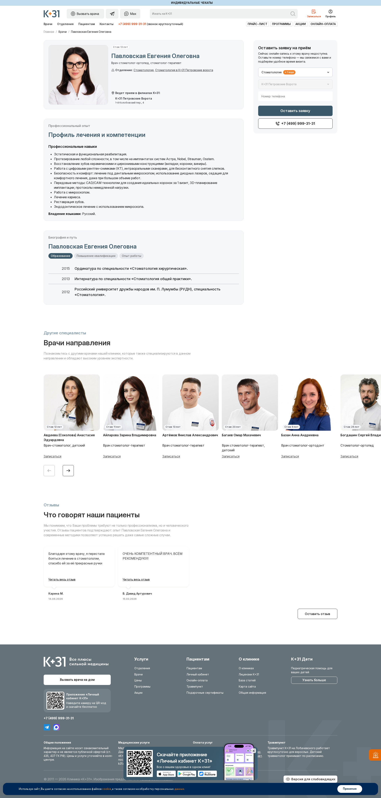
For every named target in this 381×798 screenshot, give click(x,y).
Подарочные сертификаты (205, 692)
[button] (68, 470)
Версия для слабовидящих (313, 779)
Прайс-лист (257, 24)
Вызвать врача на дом (77, 680)
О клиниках (246, 668)
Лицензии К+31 (249, 674)
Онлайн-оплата (323, 24)
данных (179, 789)
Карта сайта (247, 686)
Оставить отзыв (317, 614)
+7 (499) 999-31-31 (132, 24)
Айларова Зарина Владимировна (129, 435)
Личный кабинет (198, 674)
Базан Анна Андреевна (299, 435)
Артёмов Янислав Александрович (190, 435)
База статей (247, 680)
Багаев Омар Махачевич (241, 435)
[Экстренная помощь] (375, 755)
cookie (106, 789)
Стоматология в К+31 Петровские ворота (184, 70)
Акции (300, 24)
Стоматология (144, 70)
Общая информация (252, 692)
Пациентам (86, 24)
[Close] (253, 750)
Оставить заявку (295, 111)
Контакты (107, 24)
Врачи (48, 24)
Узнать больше (314, 680)
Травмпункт (195, 686)
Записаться (52, 456)
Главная (49, 31)
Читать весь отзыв (61, 579)
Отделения (65, 24)
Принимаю (350, 789)
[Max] (56, 727)
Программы (281, 24)
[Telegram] (47, 727)
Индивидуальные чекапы (192, 2)
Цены (138, 680)
